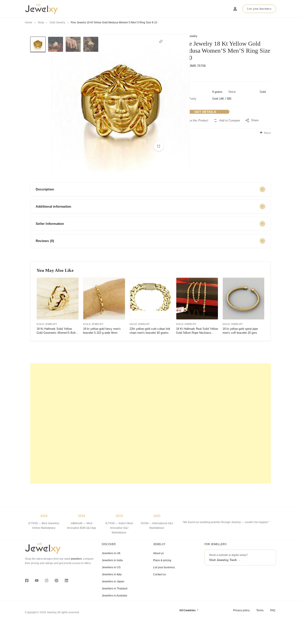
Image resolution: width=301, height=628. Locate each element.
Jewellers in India (112, 560)
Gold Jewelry (57, 22)
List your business (259, 8)
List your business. (164, 567)
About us (158, 553)
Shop (41, 22)
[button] (161, 41)
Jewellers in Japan (113, 581)
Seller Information (50, 223)
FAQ (272, 610)
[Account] (235, 9)
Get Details (205, 112)
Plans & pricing (162, 560)
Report (267, 133)
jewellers (76, 558)
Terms (260, 610)
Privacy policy (241, 610)
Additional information (53, 206)
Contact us (159, 574)
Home (28, 22)
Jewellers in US (111, 567)
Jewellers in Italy (112, 574)
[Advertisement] (150, 423)
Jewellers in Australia (114, 595)
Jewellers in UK (111, 553)
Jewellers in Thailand (114, 588)
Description (45, 189)
